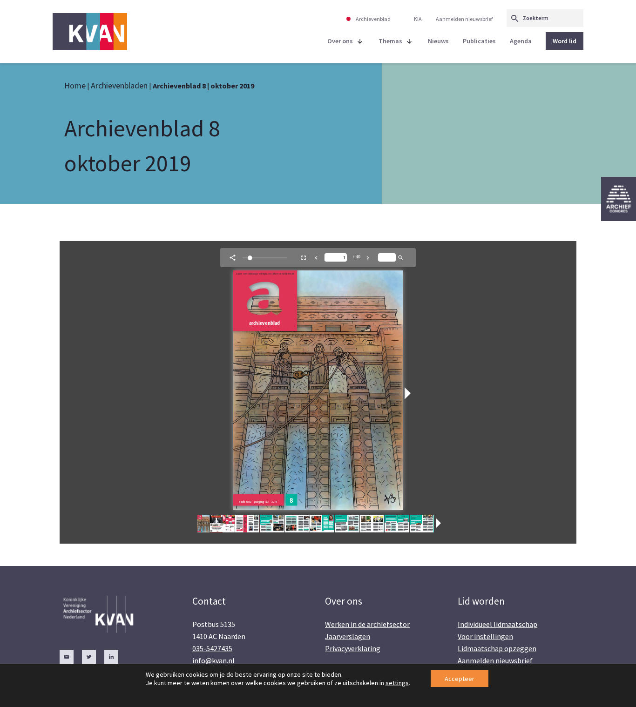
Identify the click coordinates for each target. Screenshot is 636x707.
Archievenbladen (119, 85)
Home (75, 85)
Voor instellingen (485, 636)
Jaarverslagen (347, 636)
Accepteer (459, 678)
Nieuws (438, 41)
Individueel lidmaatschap (497, 624)
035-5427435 (212, 648)
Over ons (340, 41)
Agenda (521, 41)
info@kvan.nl (213, 660)
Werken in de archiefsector (367, 624)
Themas (390, 41)
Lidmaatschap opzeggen (497, 648)
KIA (418, 18)
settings (397, 683)
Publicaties (479, 41)
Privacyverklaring (352, 648)
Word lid (564, 41)
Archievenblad (373, 18)
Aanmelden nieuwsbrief (464, 18)
